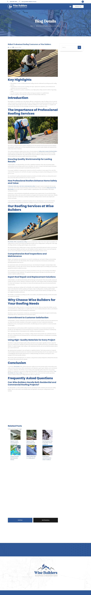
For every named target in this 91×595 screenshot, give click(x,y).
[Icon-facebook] (83, 2)
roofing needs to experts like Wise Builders (48, 151)
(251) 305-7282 (13, 1)
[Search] (79, 47)
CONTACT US (78, 6)
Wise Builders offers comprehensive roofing (17, 241)
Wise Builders (17, 366)
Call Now (20, 520)
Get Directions (45, 520)
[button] (70, 6)
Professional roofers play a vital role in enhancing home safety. (21, 186)
